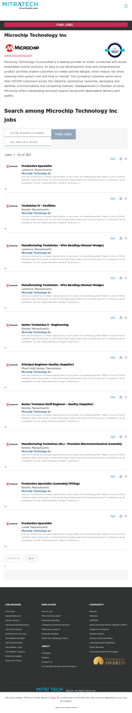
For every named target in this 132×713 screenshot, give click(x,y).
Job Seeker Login (14, 647)
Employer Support (51, 629)
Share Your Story (13, 661)
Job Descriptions (13, 629)
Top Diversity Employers (17, 625)
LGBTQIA (93, 620)
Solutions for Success (16, 634)
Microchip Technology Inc (36, 173)
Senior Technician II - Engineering (45, 324)
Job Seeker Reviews (15, 638)
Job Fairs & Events (14, 643)
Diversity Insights (13, 656)
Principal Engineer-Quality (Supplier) (47, 364)
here (53, 697)
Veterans (93, 616)
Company (46, 653)
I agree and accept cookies (66, 707)
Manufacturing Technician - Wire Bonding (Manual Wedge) (62, 245)
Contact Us (47, 662)
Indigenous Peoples (99, 629)
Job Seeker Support (15, 652)
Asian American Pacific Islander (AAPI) (108, 625)
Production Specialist (36, 165)
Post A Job (47, 611)
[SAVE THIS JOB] (126, 159)
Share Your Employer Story (55, 638)
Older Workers (96, 647)
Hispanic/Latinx (96, 634)
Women (93, 611)
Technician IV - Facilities (38, 205)
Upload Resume (13, 616)
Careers (45, 657)
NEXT (31, 558)
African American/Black (101, 638)
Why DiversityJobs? (51, 616)
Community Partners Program (103, 652)
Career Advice (12, 620)
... (5, 565)
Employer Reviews (51, 620)
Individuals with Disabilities (102, 643)
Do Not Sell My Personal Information (59, 666)
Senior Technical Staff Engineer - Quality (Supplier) (57, 404)
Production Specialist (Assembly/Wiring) (50, 483)
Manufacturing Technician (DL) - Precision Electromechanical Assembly (71, 443)
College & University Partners (56, 625)
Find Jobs (10, 611)
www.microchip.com (18, 55)
